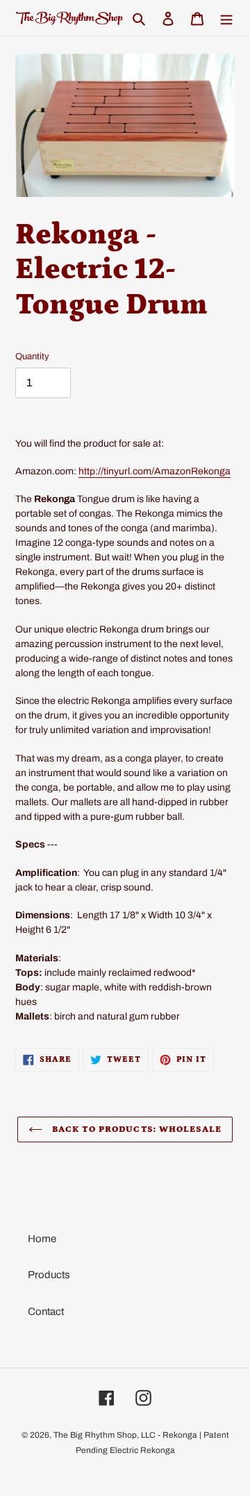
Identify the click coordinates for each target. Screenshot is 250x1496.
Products (49, 1274)
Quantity (32, 356)
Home (42, 1238)
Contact (46, 1311)
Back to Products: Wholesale (135, 1129)
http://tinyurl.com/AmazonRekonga (154, 471)
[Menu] (226, 18)
